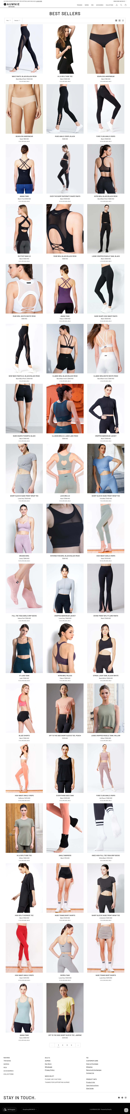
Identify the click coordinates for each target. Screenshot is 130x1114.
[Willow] (63, 82)
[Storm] (20, 261)
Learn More (39, 1)
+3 (30, 201)
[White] (61, 82)
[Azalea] (69, 501)
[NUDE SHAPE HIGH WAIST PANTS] (106, 289)
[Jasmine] (110, 261)
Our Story (48, 1064)
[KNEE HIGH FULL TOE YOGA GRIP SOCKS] (106, 828)
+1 (71, 501)
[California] (20, 681)
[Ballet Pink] (69, 82)
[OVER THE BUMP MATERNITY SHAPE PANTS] (65, 169)
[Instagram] (125, 1097)
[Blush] (28, 261)
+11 (31, 561)
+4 (30, 261)
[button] (86, 5)
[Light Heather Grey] (22, 561)
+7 (112, 142)
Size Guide (90, 1088)
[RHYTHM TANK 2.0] (24, 229)
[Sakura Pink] (25, 621)
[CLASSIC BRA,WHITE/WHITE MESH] (106, 348)
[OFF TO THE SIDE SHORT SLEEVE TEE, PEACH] (65, 708)
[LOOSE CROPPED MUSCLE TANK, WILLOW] (106, 708)
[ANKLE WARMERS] (65, 828)
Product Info (90, 1082)
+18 (112, 561)
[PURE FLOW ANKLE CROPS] (106, 109)
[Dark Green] (25, 441)
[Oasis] (25, 201)
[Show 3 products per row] (119, 20)
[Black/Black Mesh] (24, 82)
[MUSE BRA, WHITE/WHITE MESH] (24, 289)
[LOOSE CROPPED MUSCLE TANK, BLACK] (106, 229)
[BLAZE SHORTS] (24, 708)
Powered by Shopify (106, 1109)
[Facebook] (119, 1097)
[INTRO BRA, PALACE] (65, 648)
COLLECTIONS (8, 1074)
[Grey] (105, 861)
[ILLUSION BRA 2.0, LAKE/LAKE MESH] (65, 408)
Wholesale (48, 1067)
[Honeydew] (69, 980)
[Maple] (28, 741)
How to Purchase (92, 1064)
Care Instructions (92, 1085)
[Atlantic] (28, 561)
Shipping (89, 1067)
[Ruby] (108, 861)
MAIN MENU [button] (7, 1057)
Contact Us (90, 1073)
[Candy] (64, 501)
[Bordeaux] (23, 261)
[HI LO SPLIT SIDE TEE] (65, 49)
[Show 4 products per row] (123, 20)
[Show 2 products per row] (116, 20)
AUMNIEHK (94, 1109)
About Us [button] (47, 1057)
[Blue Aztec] (23, 501)
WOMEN (6, 1064)
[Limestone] (101, 141)
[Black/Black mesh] (61, 381)
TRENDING (7, 1061)
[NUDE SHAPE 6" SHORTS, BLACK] (24, 408)
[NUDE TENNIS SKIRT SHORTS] (65, 888)
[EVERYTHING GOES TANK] (65, 768)
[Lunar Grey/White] (107, 681)
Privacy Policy (49, 1070)
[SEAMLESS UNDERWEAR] (106, 49)
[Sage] (107, 321)
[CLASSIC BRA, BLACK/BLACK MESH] (65, 348)
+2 (71, 82)
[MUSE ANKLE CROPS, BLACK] (65, 109)
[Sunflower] (28, 201)
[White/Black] (103, 861)
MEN (5, 1067)
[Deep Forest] (61, 201)
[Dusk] (109, 321)
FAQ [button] (87, 1057)
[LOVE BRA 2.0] (65, 468)
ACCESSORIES (8, 1071)
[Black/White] (104, 681)
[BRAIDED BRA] (24, 528)
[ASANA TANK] (24, 169)
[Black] (58, 82)
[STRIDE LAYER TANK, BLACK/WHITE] (106, 648)
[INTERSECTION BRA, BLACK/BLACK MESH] (65, 528)
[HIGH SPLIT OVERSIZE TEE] (24, 888)
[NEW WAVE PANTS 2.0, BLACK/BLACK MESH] (24, 348)
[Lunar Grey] (104, 141)
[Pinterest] (122, 1097)
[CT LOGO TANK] (24, 648)
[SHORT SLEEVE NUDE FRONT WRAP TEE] (24, 468)
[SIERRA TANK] (65, 948)
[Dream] (20, 741)
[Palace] (20, 201)
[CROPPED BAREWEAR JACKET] (106, 408)
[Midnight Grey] (28, 501)
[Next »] (78, 1045)
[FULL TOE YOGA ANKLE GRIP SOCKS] (24, 588)
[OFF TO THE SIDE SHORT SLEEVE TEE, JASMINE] (65, 1008)
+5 (71, 201)
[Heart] (61, 501)
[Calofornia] (110, 201)
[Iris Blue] (105, 441)
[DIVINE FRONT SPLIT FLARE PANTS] (106, 588)
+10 (112, 321)
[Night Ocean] (66, 201)
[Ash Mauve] (107, 141)
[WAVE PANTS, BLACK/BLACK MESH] (24, 49)
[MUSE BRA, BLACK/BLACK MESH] (65, 229)
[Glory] (22, 920)
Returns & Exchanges (93, 1070)
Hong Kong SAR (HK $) (119, 1)
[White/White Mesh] (101, 201)
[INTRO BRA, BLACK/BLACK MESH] (106, 169)
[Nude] (107, 82)
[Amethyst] (67, 920)
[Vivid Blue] (110, 141)
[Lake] (104, 201)
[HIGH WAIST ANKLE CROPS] (106, 528)
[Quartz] (66, 82)
